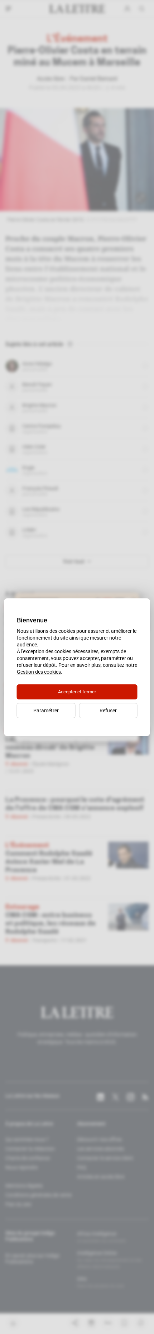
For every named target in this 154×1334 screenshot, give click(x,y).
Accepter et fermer (77, 691)
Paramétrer (46, 710)
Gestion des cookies (39, 672)
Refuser (108, 710)
